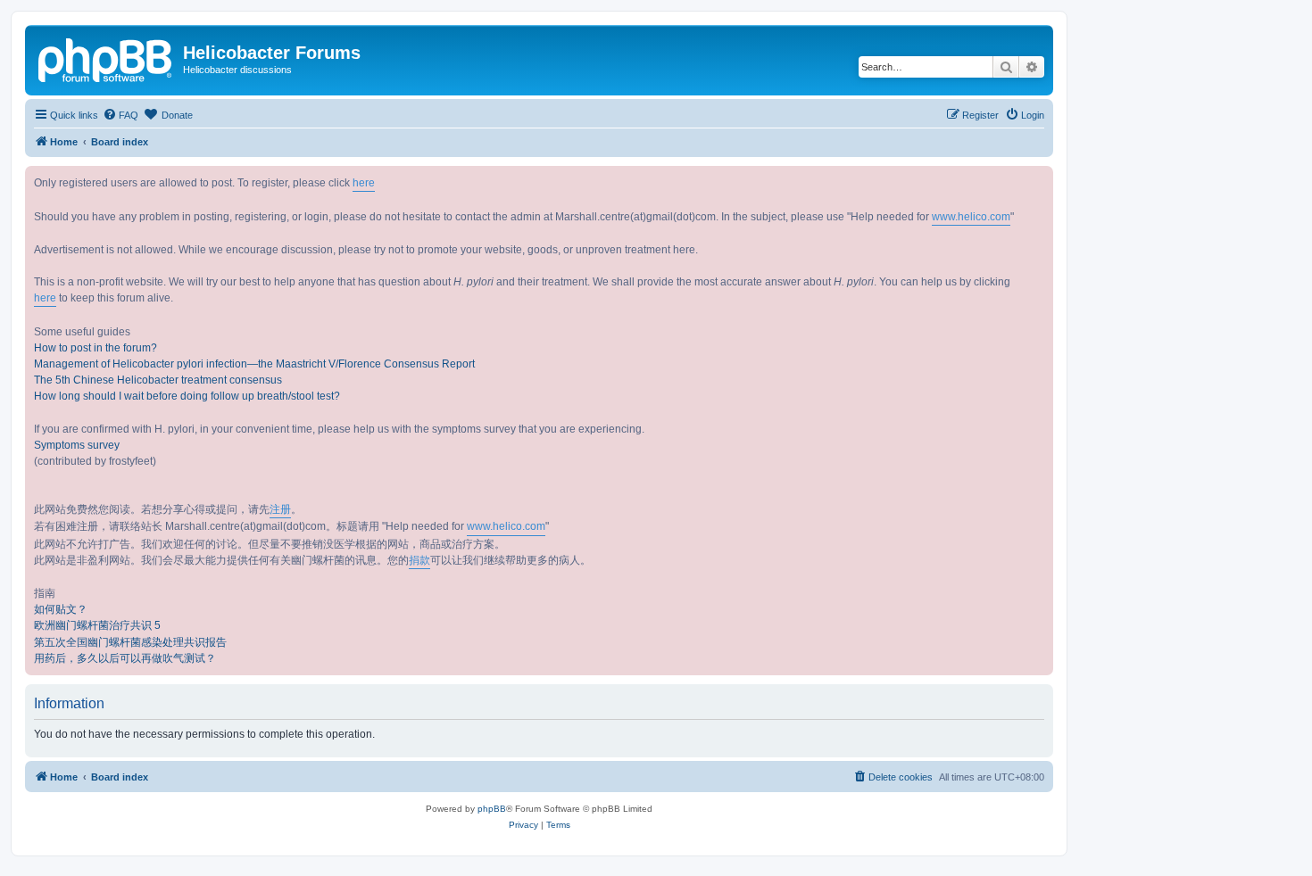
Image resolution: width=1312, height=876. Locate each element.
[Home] (106, 58)
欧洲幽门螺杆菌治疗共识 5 (97, 625)
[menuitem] (120, 115)
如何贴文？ (60, 609)
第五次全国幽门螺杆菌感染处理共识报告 (130, 642)
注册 (280, 509)
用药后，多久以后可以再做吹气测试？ (125, 658)
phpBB (491, 809)
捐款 (419, 560)
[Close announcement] (1039, 180)
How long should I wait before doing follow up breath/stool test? (187, 396)
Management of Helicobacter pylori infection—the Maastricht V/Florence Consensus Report (254, 364)
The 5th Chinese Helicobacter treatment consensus (158, 380)
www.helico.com (971, 217)
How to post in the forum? (95, 348)
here (364, 183)
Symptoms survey (77, 445)
